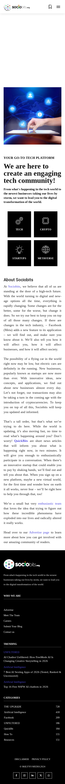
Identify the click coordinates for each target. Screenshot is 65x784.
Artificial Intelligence (15, 667)
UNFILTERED (11, 652)
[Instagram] (24, 775)
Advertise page (39, 532)
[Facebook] (16, 775)
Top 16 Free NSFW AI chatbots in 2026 (26, 686)
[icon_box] (19, 224)
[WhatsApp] (49, 775)
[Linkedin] (32, 775)
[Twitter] (41, 775)
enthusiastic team (49, 503)
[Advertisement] (32, 47)
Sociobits (14, 286)
